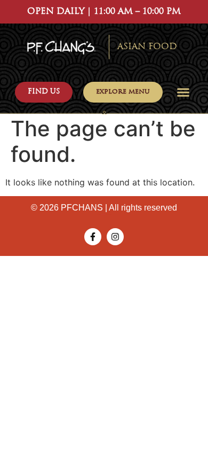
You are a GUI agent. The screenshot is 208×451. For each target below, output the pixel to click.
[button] (183, 92)
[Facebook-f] (92, 236)
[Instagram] (115, 236)
